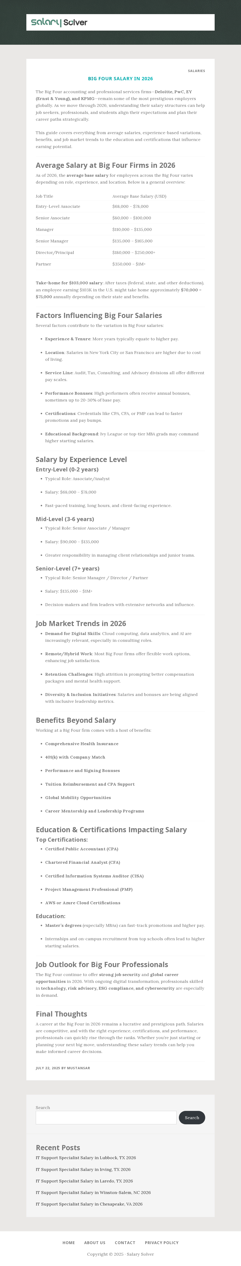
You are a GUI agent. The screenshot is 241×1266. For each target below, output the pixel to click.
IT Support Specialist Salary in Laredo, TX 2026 (84, 1181)
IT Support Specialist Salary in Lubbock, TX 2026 (86, 1157)
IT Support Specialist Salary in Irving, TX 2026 (83, 1169)
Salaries (196, 70)
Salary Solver (57, 22)
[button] (205, 19)
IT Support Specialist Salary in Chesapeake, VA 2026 (89, 1204)
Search (43, 1107)
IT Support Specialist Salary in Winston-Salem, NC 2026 (93, 1192)
